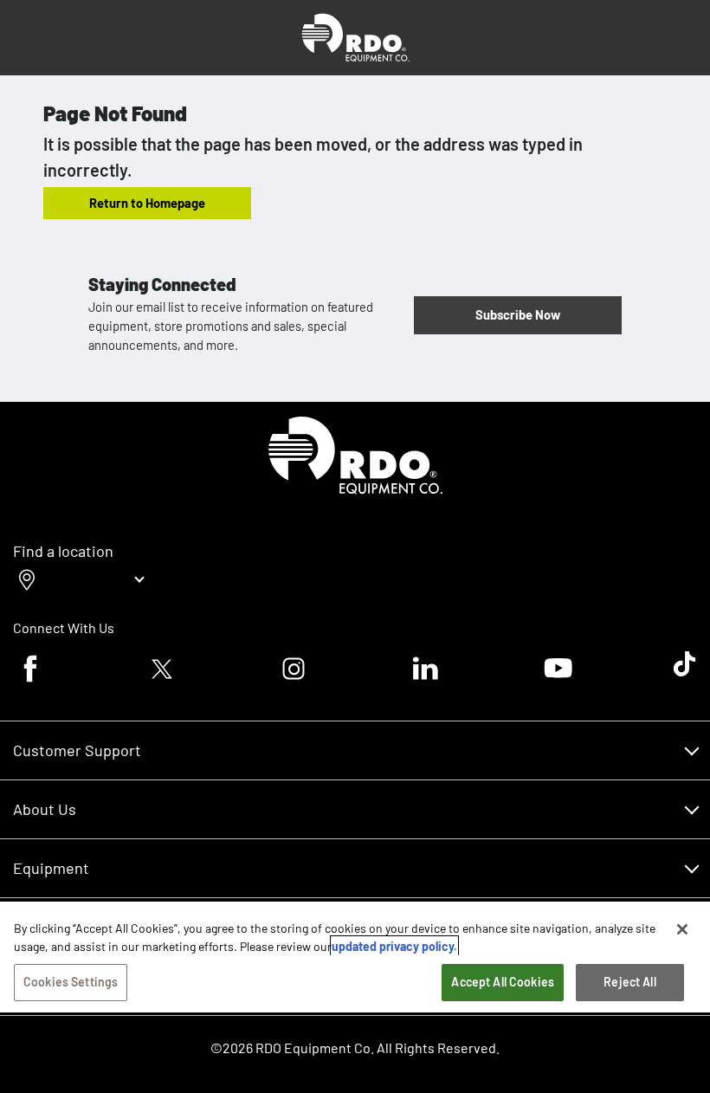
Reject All (629, 981)
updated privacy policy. (394, 946)
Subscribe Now (517, 314)
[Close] (682, 929)
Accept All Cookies (502, 981)
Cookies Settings (70, 981)
